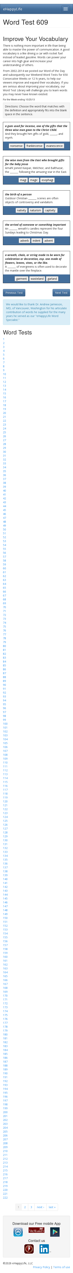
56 (4, 553)
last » (52, 1207)
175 (5, 1015)
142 (5, 887)
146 (5, 902)
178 (5, 1026)
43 (4, 502)
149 (5, 914)
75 (4, 626)
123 (5, 813)
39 (4, 486)
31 (4, 455)
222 (5, 1197)
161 (5, 960)
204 (5, 1127)
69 (4, 603)
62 (4, 576)
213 (5, 1162)
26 (4, 436)
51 (4, 533)
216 (5, 1174)
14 (4, 389)
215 (5, 1170)
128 (5, 832)
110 (5, 762)
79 (4, 642)
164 (5, 972)
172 (5, 1003)
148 (5, 910)
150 (5, 918)
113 (5, 774)
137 (5, 867)
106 (5, 747)
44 (4, 506)
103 (5, 735)
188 (5, 1065)
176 (5, 1019)
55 (4, 549)
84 (4, 661)
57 (4, 556)
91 (4, 688)
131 (5, 844)
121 (5, 805)
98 (4, 716)
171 (5, 999)
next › (40, 1207)
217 (5, 1178)
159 (5, 953)
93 (4, 696)
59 (4, 564)
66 (4, 591)
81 (4, 650)
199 (5, 1108)
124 (5, 817)
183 (5, 1046)
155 (5, 937)
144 (5, 894)
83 (4, 657)
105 (5, 743)
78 (4, 638)
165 (5, 976)
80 (4, 646)
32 (4, 459)
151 (5, 922)
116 (5, 786)
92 (4, 692)
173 (5, 1007)
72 (4, 615)
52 (4, 537)
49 (4, 525)
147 (5, 906)
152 (5, 925)
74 (4, 622)
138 (5, 871)
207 (5, 1139)
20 (4, 413)
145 (5, 898)
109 (5, 758)
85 (4, 665)
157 (5, 945)
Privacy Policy (41, 1267)
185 (5, 1054)
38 (4, 483)
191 (5, 1077)
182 (5, 1042)
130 (5, 840)
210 (5, 1151)
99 (4, 720)
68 (4, 599)
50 (4, 529)
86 (4, 669)
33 (4, 463)
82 (4, 654)
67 (4, 595)
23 (4, 424)
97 (4, 712)
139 (5, 875)
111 (5, 766)
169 (5, 991)
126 (5, 824)
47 (4, 518)
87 (4, 673)
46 (4, 514)
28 (4, 444)
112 (5, 770)
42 (4, 498)
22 (4, 420)
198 (5, 1104)
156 (5, 941)
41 (4, 494)
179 (5, 1030)
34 (4, 467)
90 (4, 685)
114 (5, 778)
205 (5, 1131)
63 (4, 580)
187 (5, 1061)
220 (5, 1190)
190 (5, 1073)
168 (5, 988)
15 (4, 393)
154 (5, 933)
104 (5, 739)
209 (5, 1147)
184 (5, 1050)
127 (5, 828)
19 (4, 409)
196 (5, 1096)
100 (5, 723)
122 (5, 809)
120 (5, 801)
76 (4, 630)
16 (4, 397)
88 (4, 677)
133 (5, 852)
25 (4, 432)
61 (4, 572)
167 (5, 984)
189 (5, 1069)
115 (5, 782)
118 (5, 793)
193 (5, 1085)
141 (5, 883)
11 (4, 378)
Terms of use (61, 1267)
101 (5, 727)
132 (5, 848)
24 (4, 428)
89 (4, 681)
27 (4, 440)
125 (5, 821)
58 (4, 560)
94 (4, 700)
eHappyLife (12, 9)
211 (5, 1155)
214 (5, 1166)
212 (5, 1159)
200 (5, 1112)
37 (4, 479)
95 (4, 704)
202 (5, 1120)
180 (5, 1034)
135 (5, 859)
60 (4, 568)
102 (5, 731)
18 (4, 405)
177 (5, 1023)
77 (4, 634)
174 (5, 1011)
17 (4, 401)
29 (4, 448)
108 (5, 755)
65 (4, 587)
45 (4, 510)
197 (5, 1100)
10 (4, 374)
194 (5, 1089)
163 (5, 968)
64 (4, 584)
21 (4, 417)
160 (5, 957)
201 (5, 1116)
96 (4, 708)
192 (5, 1081)
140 (5, 879)
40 (4, 490)
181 (5, 1038)
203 (5, 1124)
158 (5, 949)
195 (5, 1093)
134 (5, 856)
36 (4, 475)
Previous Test (14, 292)
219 (5, 1186)
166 (5, 980)
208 (5, 1143)
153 (5, 929)
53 (4, 541)
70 (4, 607)
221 (5, 1194)
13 (4, 385)
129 (5, 836)
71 (4, 611)
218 (5, 1182)
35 (4, 471)
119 (5, 797)
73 (4, 619)
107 (5, 751)
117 (5, 789)
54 (4, 545)
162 (5, 964)
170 (5, 995)
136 (5, 863)
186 (5, 1058)
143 (5, 890)
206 (5, 1135)
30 (4, 452)
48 (4, 521)
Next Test (61, 292)
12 (4, 382)
